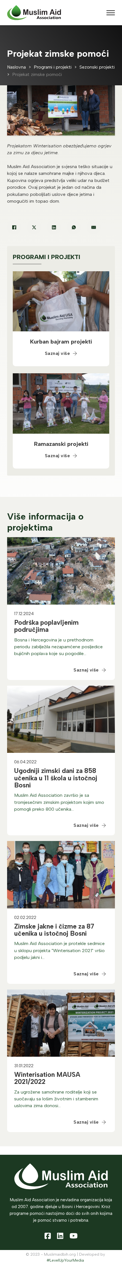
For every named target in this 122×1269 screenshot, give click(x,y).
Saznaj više (57, 353)
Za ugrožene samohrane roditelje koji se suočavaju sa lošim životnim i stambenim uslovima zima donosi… (56, 1099)
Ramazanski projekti (61, 443)
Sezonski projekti (97, 67)
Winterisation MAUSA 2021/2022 (47, 1078)
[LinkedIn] (54, 227)
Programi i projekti (52, 67)
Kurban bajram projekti (61, 341)
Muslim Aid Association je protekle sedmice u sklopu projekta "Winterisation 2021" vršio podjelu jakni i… (59, 950)
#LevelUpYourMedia (65, 1260)
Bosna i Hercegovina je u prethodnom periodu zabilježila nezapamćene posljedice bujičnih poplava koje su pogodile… (58, 646)
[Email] (94, 227)
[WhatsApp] (74, 227)
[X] (34, 227)
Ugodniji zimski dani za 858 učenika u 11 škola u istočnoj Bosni (55, 778)
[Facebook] (14, 227)
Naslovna (16, 67)
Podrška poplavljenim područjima (46, 626)
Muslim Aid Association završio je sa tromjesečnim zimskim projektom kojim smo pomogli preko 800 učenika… (59, 802)
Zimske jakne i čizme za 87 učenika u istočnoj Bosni (54, 929)
